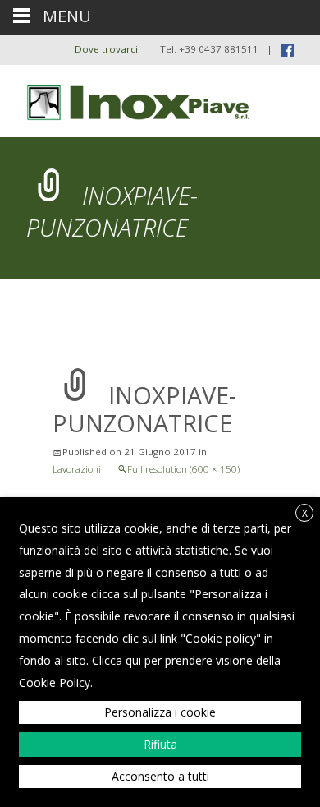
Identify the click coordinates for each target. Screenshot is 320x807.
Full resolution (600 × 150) (183, 469)
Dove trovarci (106, 49)
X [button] (305, 513)
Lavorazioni (77, 469)
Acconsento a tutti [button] (160, 776)
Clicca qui (116, 660)
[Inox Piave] (128, 98)
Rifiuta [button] (160, 744)
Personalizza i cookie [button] (160, 712)
